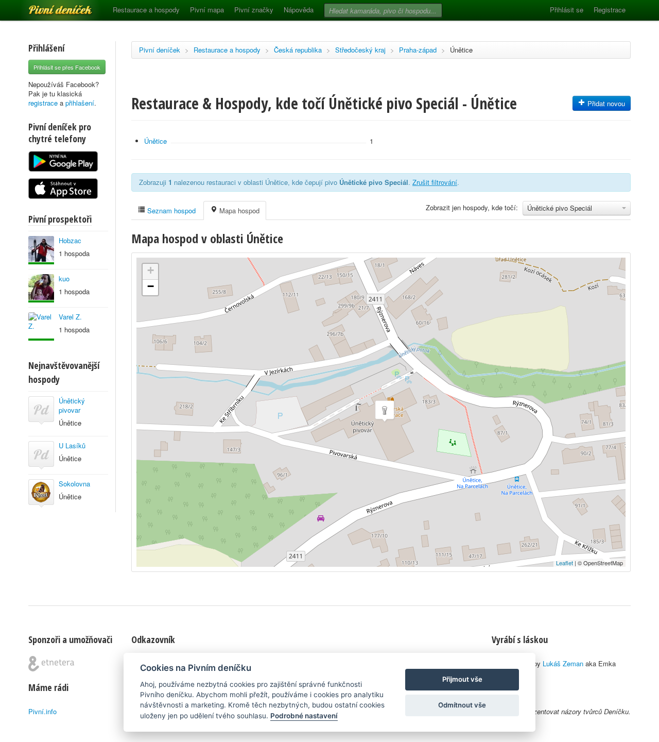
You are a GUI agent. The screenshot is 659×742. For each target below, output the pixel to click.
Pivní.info (42, 711)
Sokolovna (74, 483)
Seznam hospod (170, 210)
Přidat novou (605, 103)
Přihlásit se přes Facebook (66, 67)
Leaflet (564, 563)
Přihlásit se (566, 9)
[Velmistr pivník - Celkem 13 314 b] (41, 326)
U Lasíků (72, 445)
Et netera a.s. (51, 663)
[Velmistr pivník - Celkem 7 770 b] (41, 288)
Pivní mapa (207, 9)
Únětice (461, 50)
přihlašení (79, 103)
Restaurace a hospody (146, 9)
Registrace (610, 9)
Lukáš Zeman (563, 663)
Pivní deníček (49, 6)
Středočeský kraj (360, 50)
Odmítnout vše (462, 705)
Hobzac (70, 240)
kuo (64, 278)
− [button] (150, 286)
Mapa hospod (238, 210)
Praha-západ (418, 50)
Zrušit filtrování (434, 182)
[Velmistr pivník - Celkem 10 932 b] (41, 250)
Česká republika (298, 50)
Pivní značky (253, 9)
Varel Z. (70, 317)
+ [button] (150, 270)
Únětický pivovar (72, 405)
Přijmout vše (462, 679)
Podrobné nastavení (304, 716)
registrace (43, 103)
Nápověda (299, 9)
